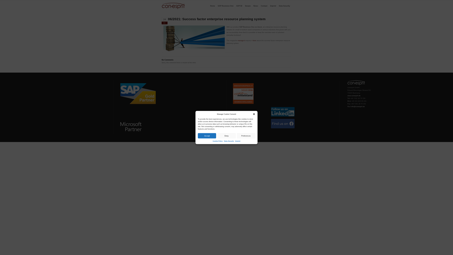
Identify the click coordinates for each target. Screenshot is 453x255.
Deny (226, 136)
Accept (207, 136)
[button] (254, 114)
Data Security (229, 141)
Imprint (237, 141)
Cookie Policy (218, 141)
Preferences (246, 136)
